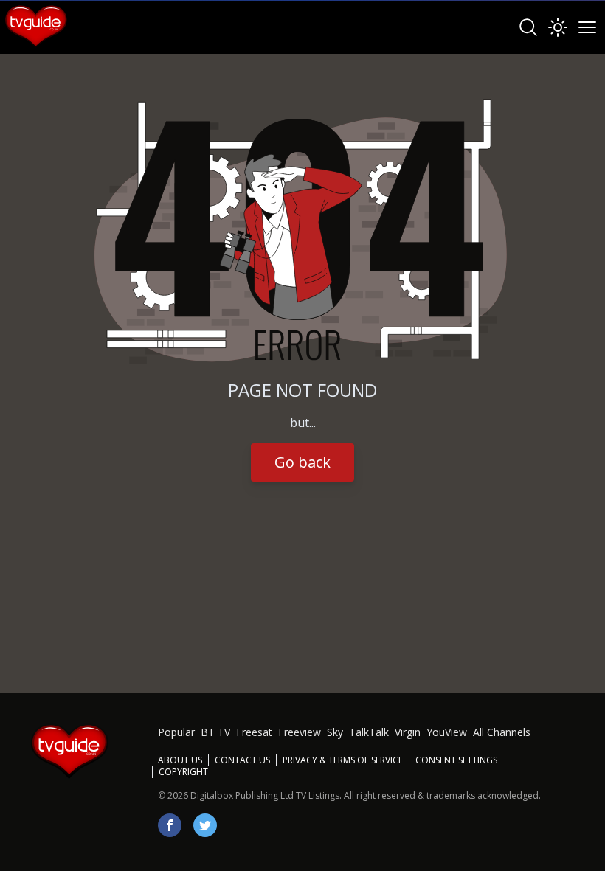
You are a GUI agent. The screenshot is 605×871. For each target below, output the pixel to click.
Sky (335, 732)
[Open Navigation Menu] (587, 27)
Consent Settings (456, 760)
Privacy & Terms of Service (343, 760)
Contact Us (242, 760)
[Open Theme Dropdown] (558, 27)
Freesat (254, 732)
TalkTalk (369, 732)
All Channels (501, 732)
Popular (176, 732)
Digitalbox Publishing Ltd (242, 795)
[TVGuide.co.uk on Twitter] (205, 825)
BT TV (215, 732)
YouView (446, 732)
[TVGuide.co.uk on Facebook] (170, 825)
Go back (302, 462)
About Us (180, 760)
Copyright (183, 772)
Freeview (299, 732)
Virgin (408, 732)
